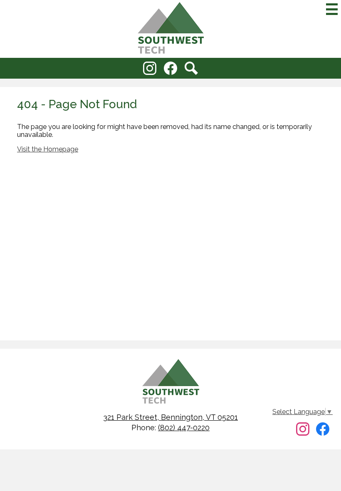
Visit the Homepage (47, 149)
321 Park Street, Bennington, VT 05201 (170, 417)
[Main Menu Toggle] (332, 9)
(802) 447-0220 (184, 427)
